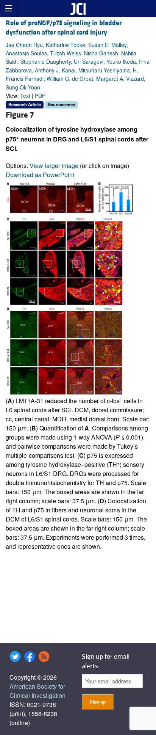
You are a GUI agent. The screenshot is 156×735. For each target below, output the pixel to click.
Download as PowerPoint (40, 174)
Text (25, 95)
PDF (40, 95)
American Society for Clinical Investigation (37, 691)
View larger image (54, 165)
